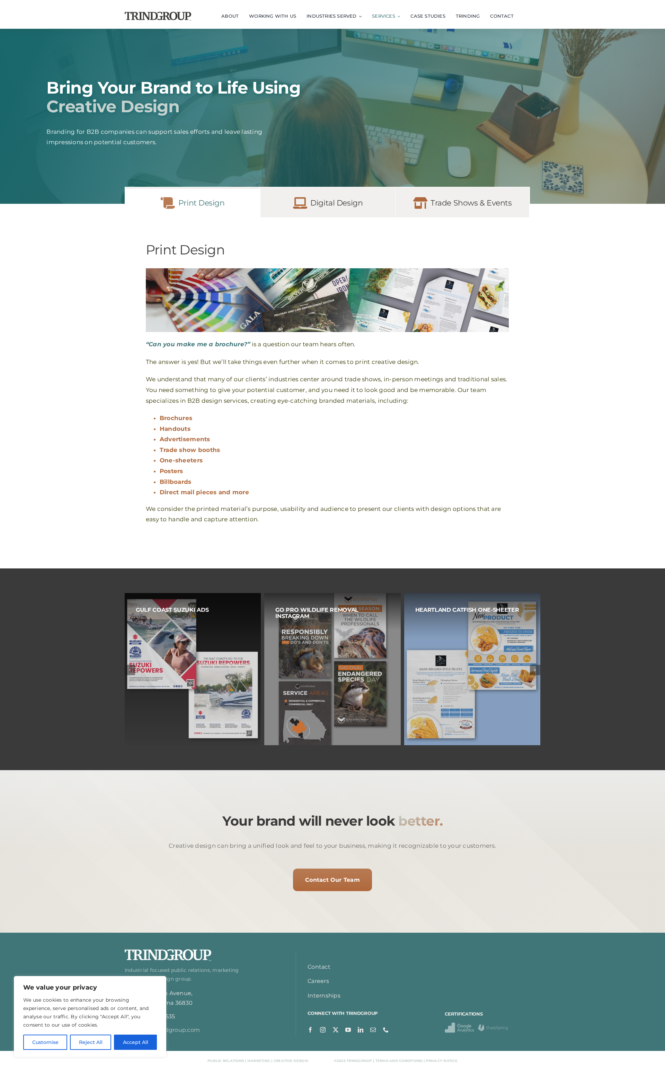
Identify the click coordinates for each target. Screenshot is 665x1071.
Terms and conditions (399, 1061)
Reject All (91, 1042)
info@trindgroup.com (169, 1030)
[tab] (192, 202)
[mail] (373, 1030)
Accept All (135, 1042)
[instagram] (323, 1030)
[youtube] (348, 1030)
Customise (45, 1042)
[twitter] (335, 1030)
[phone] (386, 1030)
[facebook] (310, 1030)
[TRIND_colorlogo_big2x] (158, 14)
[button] (130, 670)
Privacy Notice (442, 1061)
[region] (90, 1016)
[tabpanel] (327, 380)
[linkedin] (360, 1030)
